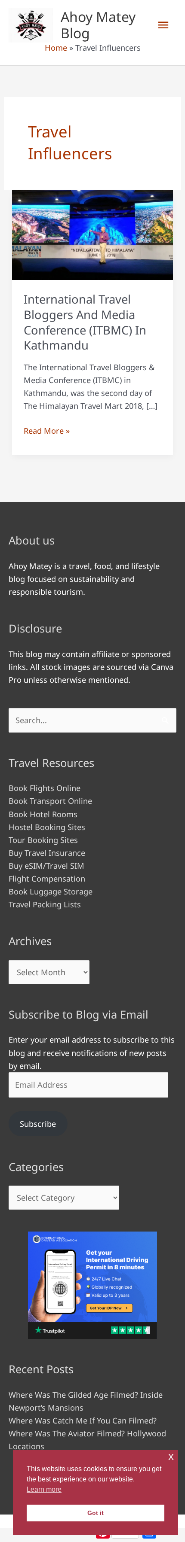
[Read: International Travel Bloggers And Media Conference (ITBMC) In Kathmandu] (92, 234)
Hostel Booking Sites (47, 827)
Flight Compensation (47, 878)
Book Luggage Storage (50, 891)
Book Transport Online (50, 801)
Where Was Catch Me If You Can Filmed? (83, 1420)
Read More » (47, 431)
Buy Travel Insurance (47, 853)
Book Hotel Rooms (43, 814)
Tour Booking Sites (43, 840)
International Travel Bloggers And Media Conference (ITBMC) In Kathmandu (85, 322)
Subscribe (38, 1124)
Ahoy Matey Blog (98, 24)
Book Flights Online (44, 788)
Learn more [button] (44, 1489)
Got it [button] (95, 1512)
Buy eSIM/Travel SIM (46, 866)
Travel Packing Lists (45, 904)
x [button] (171, 1456)
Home (56, 48)
